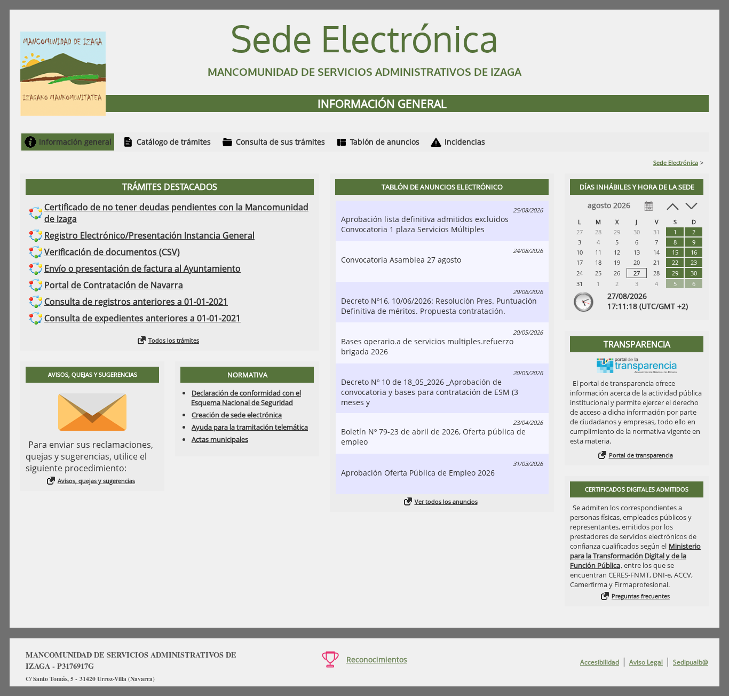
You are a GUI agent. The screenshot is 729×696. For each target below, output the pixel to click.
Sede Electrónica (675, 163)
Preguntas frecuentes (641, 596)
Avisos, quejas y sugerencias (96, 481)
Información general (75, 142)
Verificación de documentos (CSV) (112, 252)
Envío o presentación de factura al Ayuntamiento (142, 268)
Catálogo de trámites (174, 142)
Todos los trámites (173, 340)
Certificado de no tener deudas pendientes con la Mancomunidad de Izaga (176, 213)
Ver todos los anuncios (446, 501)
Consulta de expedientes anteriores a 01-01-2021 (142, 318)
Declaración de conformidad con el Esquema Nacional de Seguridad (246, 397)
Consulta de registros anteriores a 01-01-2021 (136, 301)
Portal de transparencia (641, 455)
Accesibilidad (599, 662)
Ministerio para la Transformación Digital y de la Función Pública (635, 555)
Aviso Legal (646, 662)
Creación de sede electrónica (237, 415)
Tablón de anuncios (384, 142)
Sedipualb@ (690, 662)
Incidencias (465, 142)
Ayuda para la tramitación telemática (250, 427)
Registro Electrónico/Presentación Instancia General (149, 235)
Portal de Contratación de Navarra (113, 285)
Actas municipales (220, 439)
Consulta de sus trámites (280, 142)
